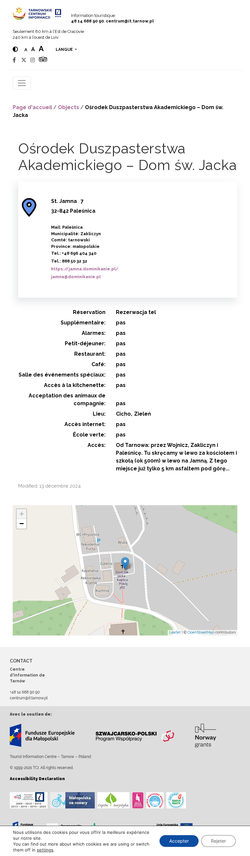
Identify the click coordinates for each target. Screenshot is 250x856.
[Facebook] (14, 60)
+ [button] (22, 514)
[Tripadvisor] (43, 60)
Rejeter (218, 841)
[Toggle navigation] (22, 83)
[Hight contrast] (15, 49)
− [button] (22, 524)
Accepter (179, 841)
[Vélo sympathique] (72, 800)
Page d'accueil (32, 107)
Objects (68, 107)
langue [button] (65, 49)
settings (45, 849)
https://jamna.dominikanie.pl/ (84, 268)
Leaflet (175, 632)
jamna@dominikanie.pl (76, 276)
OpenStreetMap (201, 632)
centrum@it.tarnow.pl (130, 21)
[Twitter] (23, 60)
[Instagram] (32, 60)
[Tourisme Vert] (113, 800)
